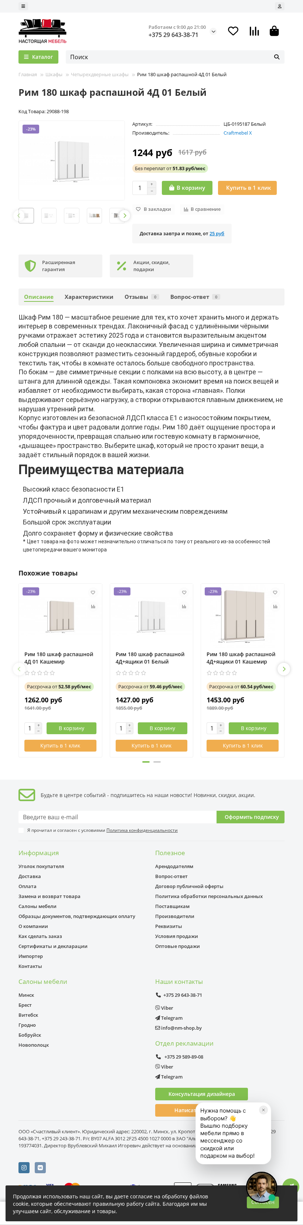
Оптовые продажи (177, 946)
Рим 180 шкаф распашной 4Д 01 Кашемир (58, 658)
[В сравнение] (93, 606)
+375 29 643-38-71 (173, 35)
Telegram (171, 1018)
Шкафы (53, 74)
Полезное (170, 852)
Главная (27, 74)
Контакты (30, 966)
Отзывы (140, 297)
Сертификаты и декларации (53, 946)
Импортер (30, 956)
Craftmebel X (238, 132)
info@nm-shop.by (181, 1028)
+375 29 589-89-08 (183, 1056)
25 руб (217, 233)
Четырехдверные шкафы (100, 74)
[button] (18, 215)
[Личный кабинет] (280, 6)
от (170, 168)
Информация (38, 852)
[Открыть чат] (261, 1187)
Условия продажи (176, 936)
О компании (33, 926)
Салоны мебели (37, 906)
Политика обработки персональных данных (209, 896)
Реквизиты (168, 926)
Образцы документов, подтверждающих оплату (76, 916)
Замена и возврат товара (49, 896)
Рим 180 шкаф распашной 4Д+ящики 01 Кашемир (241, 658)
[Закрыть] (263, 1110)
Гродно (27, 1025)
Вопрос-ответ (193, 297)
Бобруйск (29, 1035)
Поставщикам (172, 906)
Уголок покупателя (41, 866)
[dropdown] (23, 6)
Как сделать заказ (40, 936)
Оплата (27, 886)
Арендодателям (174, 866)
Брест (25, 1005)
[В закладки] (93, 592)
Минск (26, 995)
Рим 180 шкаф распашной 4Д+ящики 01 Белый (150, 658)
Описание (39, 297)
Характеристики (89, 297)
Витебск (28, 1015)
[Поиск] (276, 57)
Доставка (29, 876)
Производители (174, 916)
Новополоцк (33, 1045)
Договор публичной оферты (189, 886)
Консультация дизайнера (201, 1093)
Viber (166, 1008)
